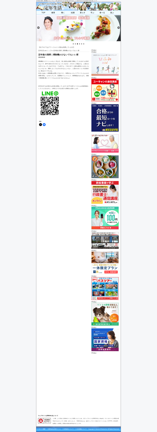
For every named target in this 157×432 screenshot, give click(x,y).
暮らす (82, 12)
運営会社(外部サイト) (54, 429)
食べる (102, 12)
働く (63, 12)
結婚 (73, 12)
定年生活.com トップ (44, 50)
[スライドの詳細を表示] (78, 28)
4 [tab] (79, 43)
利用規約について (68, 429)
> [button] (118, 27)
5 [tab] (81, 43)
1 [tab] (73, 43)
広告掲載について (81, 429)
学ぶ (92, 12)
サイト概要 (42, 429)
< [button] (38, 27)
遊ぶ (112, 12)
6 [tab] (83, 43)
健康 (53, 12)
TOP (43, 12)
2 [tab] (75, 43)
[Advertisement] (105, 381)
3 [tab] (77, 43)
